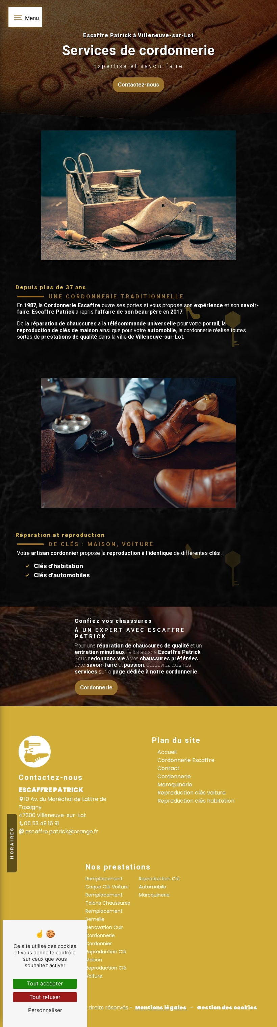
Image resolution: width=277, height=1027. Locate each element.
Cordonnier (98, 943)
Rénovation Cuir (104, 927)
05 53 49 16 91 (41, 823)
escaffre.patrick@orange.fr (61, 831)
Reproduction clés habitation (195, 801)
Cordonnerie (96, 687)
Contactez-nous (138, 84)
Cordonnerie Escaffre (186, 760)
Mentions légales (160, 1007)
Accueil (167, 752)
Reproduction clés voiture (191, 793)
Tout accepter (45, 983)
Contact (168, 768)
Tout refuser (44, 997)
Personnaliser (45, 1010)
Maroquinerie (174, 784)
